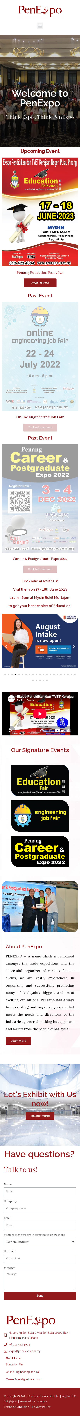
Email (8, 1218)
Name (8, 1184)
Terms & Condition (17, 1407)
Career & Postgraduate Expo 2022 (40, 559)
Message (9, 1268)
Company (10, 1201)
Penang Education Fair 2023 (40, 272)
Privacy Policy (41, 1407)
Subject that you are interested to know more (34, 1235)
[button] (40, 26)
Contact (9, 1251)
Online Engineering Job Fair (40, 417)
